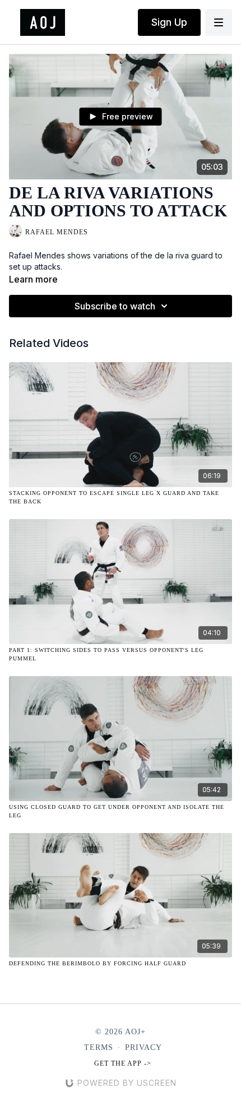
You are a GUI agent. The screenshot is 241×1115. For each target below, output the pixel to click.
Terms (98, 1047)
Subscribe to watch (115, 306)
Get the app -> (122, 1063)
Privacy (143, 1047)
